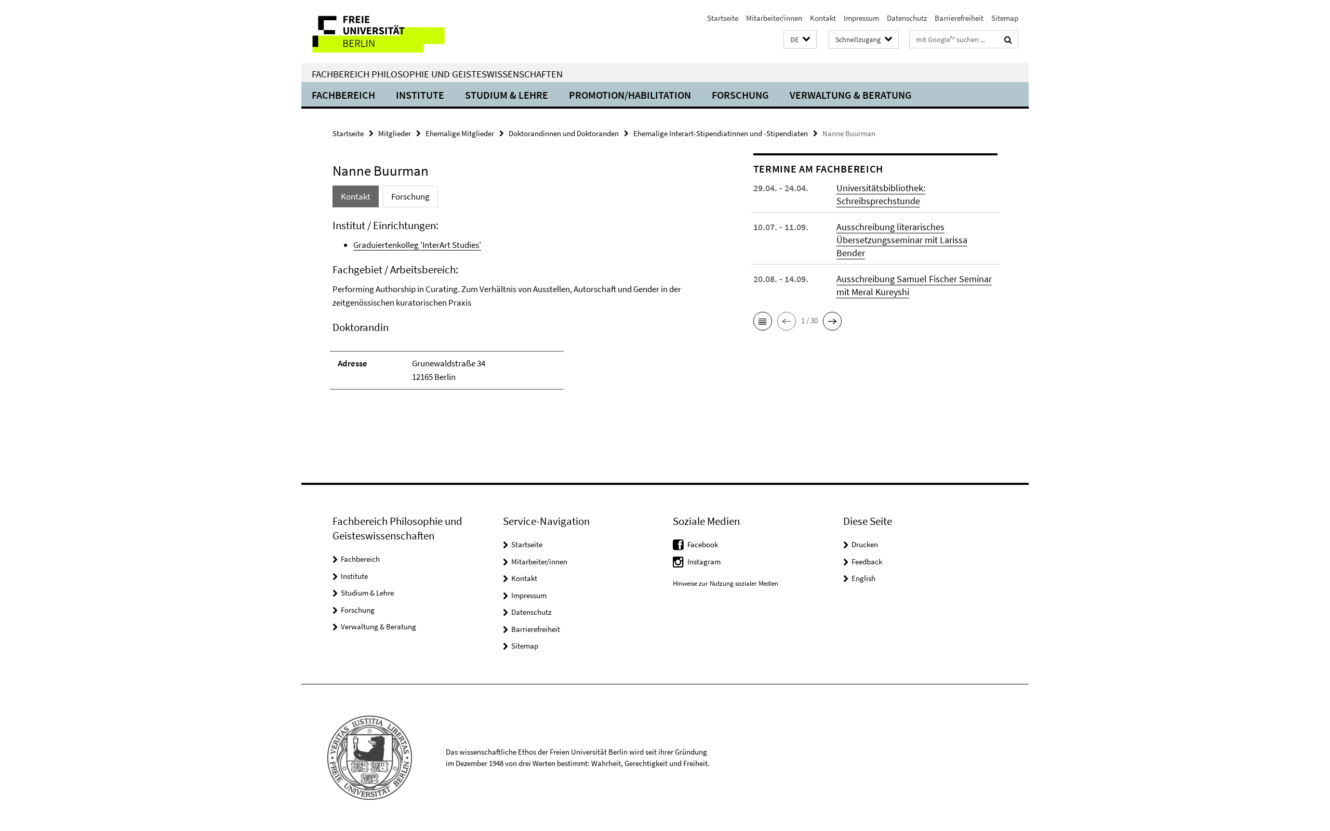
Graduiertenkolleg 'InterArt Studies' (417, 244)
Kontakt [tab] (355, 196)
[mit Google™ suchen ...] (1008, 39)
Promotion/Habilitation (630, 94)
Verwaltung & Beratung (851, 94)
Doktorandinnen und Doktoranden (564, 133)
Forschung (740, 94)
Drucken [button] (865, 544)
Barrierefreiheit (959, 18)
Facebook (702, 544)
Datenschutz (907, 18)
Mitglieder (394, 133)
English (863, 578)
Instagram (704, 561)
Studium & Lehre (506, 94)
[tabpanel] (523, 309)
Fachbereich (343, 94)
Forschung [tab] (410, 196)
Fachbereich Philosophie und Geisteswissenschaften (437, 74)
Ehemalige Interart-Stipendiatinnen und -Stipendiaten (720, 133)
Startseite (722, 18)
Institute (420, 94)
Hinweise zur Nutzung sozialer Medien (725, 583)
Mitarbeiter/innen (774, 18)
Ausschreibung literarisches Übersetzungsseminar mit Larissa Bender (901, 240)
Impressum (861, 18)
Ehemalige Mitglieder (459, 133)
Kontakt (823, 18)
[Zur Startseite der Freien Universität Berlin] (388, 31)
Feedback (867, 561)
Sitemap (1004, 18)
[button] (800, 39)
